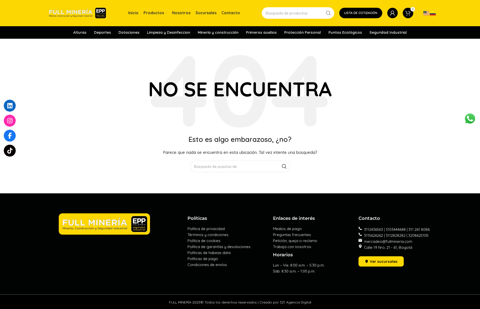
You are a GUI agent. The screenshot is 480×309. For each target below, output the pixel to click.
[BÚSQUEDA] (328, 13)
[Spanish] (433, 12)
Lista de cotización (360, 13)
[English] (426, 12)
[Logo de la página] (77, 12)
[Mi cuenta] (392, 13)
